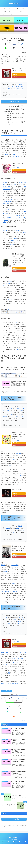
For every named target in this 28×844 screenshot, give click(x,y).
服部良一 (19, 408)
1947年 (5, 285)
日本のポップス (17, 154)
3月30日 (8, 89)
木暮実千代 (12, 571)
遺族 (18, 349)
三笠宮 (6, 220)
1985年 (17, 86)
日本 (14, 89)
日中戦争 (14, 238)
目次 (12, 101)
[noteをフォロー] (7, 712)
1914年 (20, 84)
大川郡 (24, 182)
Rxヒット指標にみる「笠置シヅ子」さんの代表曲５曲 (14, 110)
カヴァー (7, 154)
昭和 (21, 86)
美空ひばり (11, 299)
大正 (5, 86)
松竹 (12, 199)
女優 (21, 89)
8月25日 (12, 86)
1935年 (18, 216)
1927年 (5, 187)
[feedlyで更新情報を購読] (20, 712)
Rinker (18, 167)
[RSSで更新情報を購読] (14, 715)
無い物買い (21, 658)
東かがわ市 (13, 184)
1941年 (12, 244)
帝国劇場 (17, 230)
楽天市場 (15, 77)
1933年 (10, 209)
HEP (10, 465)
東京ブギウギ (16, 156)
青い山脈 (14, 416)
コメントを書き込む (14, 819)
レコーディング (15, 662)
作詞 (15, 408)
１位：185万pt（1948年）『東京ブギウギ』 (15, 114)
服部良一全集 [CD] (17, 489)
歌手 (18, 89)
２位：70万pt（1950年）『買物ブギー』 (16, 123)
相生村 (5, 184)
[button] (14, 47)
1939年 (13, 240)
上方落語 (13, 658)
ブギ (11, 414)
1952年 (3, 683)
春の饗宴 (18, 453)
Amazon (15, 74)
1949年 (3, 652)
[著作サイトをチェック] (7, 708)
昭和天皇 (9, 218)
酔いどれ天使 (14, 565)
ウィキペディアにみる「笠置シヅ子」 (14, 106)
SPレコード (6, 664)
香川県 (20, 182)
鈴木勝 (10, 408)
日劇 (14, 459)
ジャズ (6, 236)
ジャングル (14, 583)
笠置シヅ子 (8, 410)
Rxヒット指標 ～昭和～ (7, 690)
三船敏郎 (5, 571)
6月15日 (8, 625)
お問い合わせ (14, 839)
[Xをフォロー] (20, 708)
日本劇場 (8, 283)
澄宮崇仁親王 (21, 218)
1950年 (5, 617)
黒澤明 (20, 526)
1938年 (5, 230)
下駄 (9, 673)
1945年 (10, 281)
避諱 (4, 222)
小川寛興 (20, 476)
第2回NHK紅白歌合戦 (12, 683)
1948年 (14, 532)
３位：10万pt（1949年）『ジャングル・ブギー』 (15, 118)
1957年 (15, 322)
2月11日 (9, 623)
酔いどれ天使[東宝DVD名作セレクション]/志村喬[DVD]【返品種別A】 (18, 548)
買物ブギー (15, 591)
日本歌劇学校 (6, 203)
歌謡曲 (5, 416)
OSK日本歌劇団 (8, 201)
